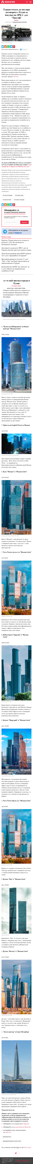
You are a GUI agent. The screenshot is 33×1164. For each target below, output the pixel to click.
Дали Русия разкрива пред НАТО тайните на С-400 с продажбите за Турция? (16, 255)
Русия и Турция (19, 200)
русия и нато (7, 200)
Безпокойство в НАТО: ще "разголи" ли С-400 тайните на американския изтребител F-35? (15, 269)
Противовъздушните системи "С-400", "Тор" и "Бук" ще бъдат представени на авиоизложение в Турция (15, 261)
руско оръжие (7, 195)
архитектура (7, 1137)
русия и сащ (19, 195)
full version (27, 1147)
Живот (16, 20)
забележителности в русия (12, 1141)
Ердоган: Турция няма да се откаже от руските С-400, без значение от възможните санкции (15, 242)
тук (3, 1161)
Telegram (24, 49)
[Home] (3, 2)
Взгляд (16, 76)
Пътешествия (16, 286)
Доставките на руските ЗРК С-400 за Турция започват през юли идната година (16, 249)
